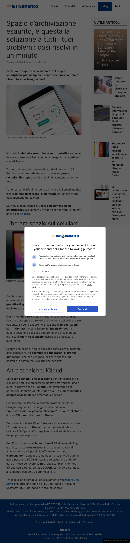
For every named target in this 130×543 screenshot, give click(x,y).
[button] (65, 271)
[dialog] (65, 271)
